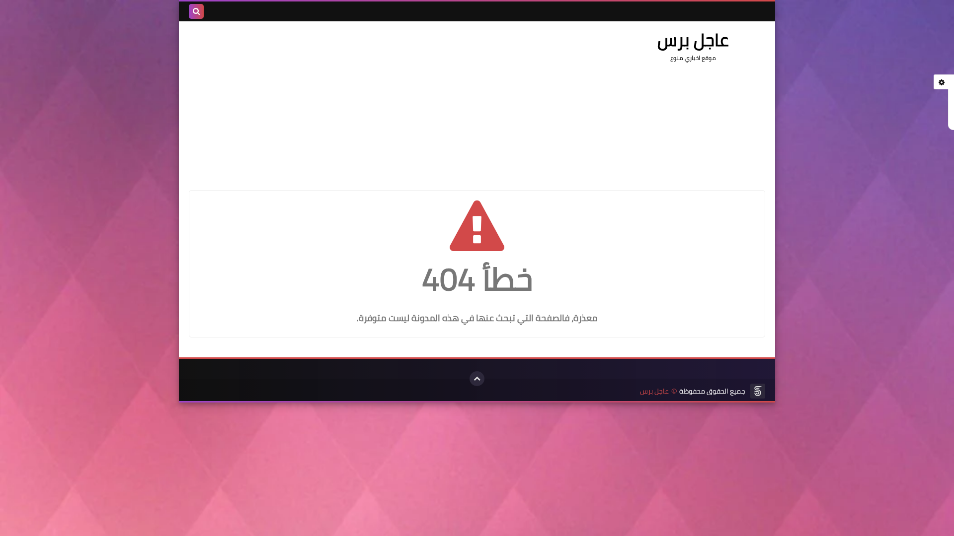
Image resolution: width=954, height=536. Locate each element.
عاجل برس (654, 391)
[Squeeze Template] (757, 391)
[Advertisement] (370, 100)
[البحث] (196, 11)
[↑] (477, 378)
